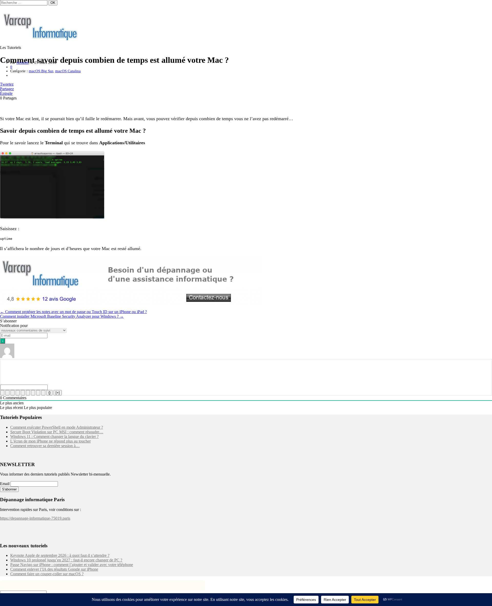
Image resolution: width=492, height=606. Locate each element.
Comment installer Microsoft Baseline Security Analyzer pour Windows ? (62, 316)
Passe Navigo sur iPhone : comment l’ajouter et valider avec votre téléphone (71, 564)
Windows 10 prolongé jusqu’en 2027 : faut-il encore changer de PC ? (66, 560)
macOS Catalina (68, 71)
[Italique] (7, 392)
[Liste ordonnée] (23, 392)
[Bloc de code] (38, 392)
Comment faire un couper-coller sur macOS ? (47, 574)
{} (49, 393)
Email (4, 483)
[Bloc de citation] (33, 392)
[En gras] (2, 392)
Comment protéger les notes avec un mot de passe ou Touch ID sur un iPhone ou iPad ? (73, 312)
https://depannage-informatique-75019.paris (35, 518)
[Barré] (18, 392)
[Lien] (43, 392)
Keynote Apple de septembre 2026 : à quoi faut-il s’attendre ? (59, 555)
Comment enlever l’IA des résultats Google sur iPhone (54, 569)
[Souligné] (13, 392)
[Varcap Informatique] (41, 39)
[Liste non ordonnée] (28, 392)
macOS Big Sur (41, 71)
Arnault (22, 62)
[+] (58, 393)
